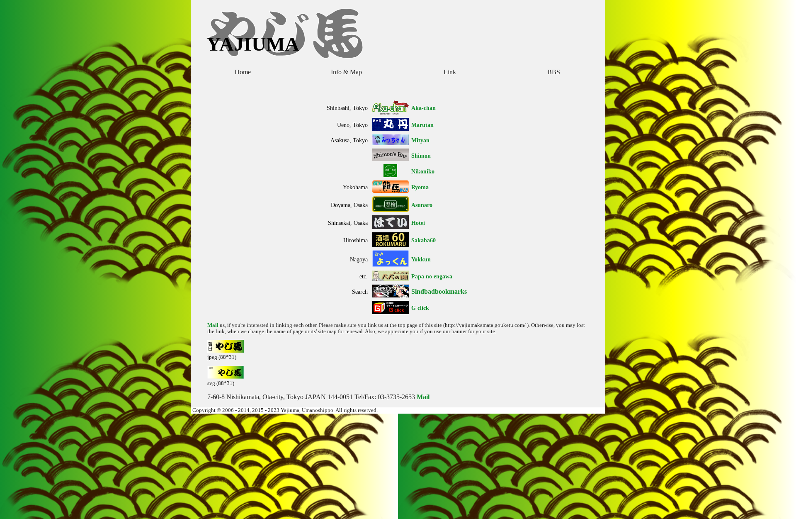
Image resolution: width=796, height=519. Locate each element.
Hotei (418, 222)
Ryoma (420, 187)
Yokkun (421, 259)
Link (450, 72)
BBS (553, 72)
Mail (212, 325)
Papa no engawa (431, 276)
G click (420, 308)
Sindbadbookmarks (439, 291)
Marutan (422, 125)
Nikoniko (422, 171)
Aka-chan (423, 108)
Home (243, 72)
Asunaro (421, 205)
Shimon (421, 155)
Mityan (420, 140)
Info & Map (346, 72)
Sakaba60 (423, 240)
